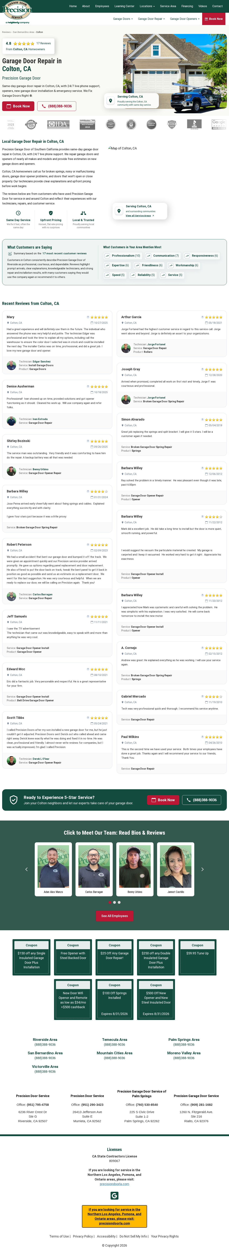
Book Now (21, 106)
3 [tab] (119, 902)
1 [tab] (110, 902)
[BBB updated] (149, 124)
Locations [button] (146, 6)
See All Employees (114, 916)
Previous (26, 869)
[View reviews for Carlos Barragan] (11, 596)
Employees (102, 6)
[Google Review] (174, 124)
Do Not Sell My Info (133, 1236)
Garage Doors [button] (122, 19)
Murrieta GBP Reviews (114, 1196)
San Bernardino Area (23, 32)
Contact (217, 6)
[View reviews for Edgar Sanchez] (11, 365)
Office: (33, 1104)
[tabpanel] (53, 868)
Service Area (168, 6)
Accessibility (106, 1236)
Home (73, 6)
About (86, 6)
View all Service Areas (138, 215)
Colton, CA (16, 322)
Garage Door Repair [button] (150, 19)
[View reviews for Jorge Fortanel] (126, 348)
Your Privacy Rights (165, 1236)
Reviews (6, 32)
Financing (187, 6)
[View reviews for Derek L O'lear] (11, 760)
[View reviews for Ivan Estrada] (11, 421)
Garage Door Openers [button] (184, 19)
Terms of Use (59, 1236)
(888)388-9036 (60, 106)
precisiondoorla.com (114, 1184)
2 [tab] (114, 902)
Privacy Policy (83, 1236)
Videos (202, 6)
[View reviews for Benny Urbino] (11, 471)
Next (202, 869)
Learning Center (124, 6)
